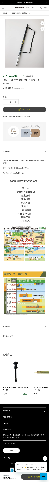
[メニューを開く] (3, 7)
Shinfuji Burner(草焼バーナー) (13, 76)
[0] (45, 7)
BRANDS (6, 411)
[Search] (41, 7)
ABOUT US (7, 417)
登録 (11, 451)
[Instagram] (9, 457)
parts (25, 393)
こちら (27, 116)
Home (5, 13)
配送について (8, 336)
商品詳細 (6, 151)
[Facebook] (4, 457)
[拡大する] (42, 23)
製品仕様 (6, 326)
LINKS (5, 423)
